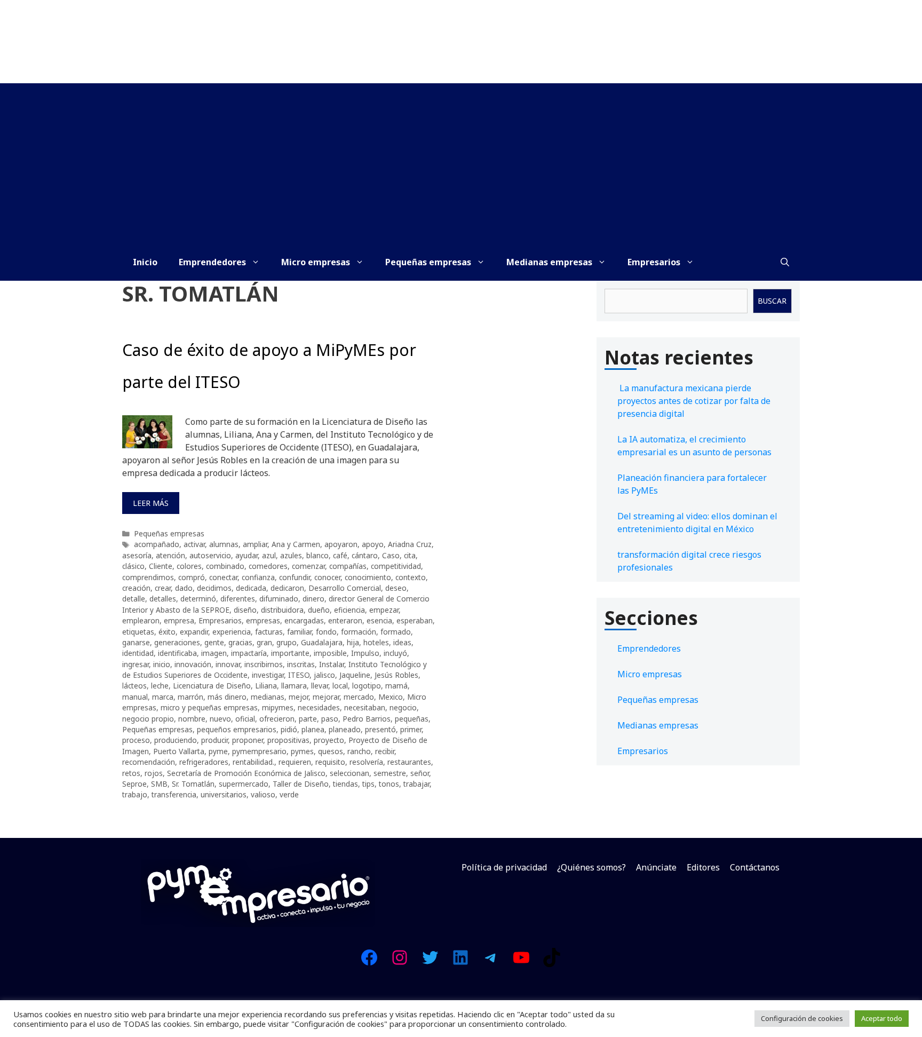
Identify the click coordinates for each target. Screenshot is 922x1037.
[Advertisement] (461, 163)
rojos (154, 773)
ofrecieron (277, 719)
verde (289, 794)
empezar (384, 610)
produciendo (175, 740)
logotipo (366, 685)
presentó (380, 729)
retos (131, 773)
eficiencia (349, 610)
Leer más (151, 503)
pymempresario (259, 751)
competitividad (396, 566)
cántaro (365, 555)
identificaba (177, 653)
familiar (299, 632)
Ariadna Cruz (410, 544)
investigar (268, 675)
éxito (167, 632)
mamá (396, 685)
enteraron (345, 620)
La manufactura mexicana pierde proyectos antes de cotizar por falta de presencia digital (693, 400)
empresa (179, 620)
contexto (410, 577)
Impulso (365, 653)
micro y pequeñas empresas (209, 707)
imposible (330, 653)
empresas (263, 620)
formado (395, 632)
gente (214, 642)
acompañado (156, 544)
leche (160, 685)
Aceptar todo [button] (881, 1018)
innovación (192, 664)
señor (419, 773)
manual (135, 697)
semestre (389, 773)
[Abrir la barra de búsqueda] (785, 262)
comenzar (308, 566)
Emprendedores (212, 262)
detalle (133, 598)
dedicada (251, 588)
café (340, 555)
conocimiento (368, 577)
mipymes (277, 707)
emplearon (141, 620)
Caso (391, 555)
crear (163, 588)
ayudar (246, 555)
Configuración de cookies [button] (802, 1018)
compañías (348, 566)
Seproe (134, 784)
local (340, 685)
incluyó (395, 653)
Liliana (266, 685)
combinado (225, 566)
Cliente (160, 566)
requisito (330, 762)
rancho (359, 751)
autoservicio (210, 555)
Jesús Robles (396, 675)
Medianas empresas (549, 262)
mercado (359, 697)
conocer (327, 577)
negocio (403, 707)
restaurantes (409, 762)
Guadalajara (322, 642)
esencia (379, 620)
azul (269, 555)
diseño (245, 610)
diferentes (237, 598)
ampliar (255, 544)
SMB (159, 784)
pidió (289, 729)
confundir (294, 577)
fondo (326, 632)
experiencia (231, 632)
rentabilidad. (253, 762)
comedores (268, 566)
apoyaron (340, 544)
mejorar (326, 697)
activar (194, 544)
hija (353, 642)
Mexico (390, 697)
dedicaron (287, 588)
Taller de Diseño (301, 784)
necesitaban (364, 707)
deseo (396, 588)
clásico (133, 566)
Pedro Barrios (367, 719)
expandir (194, 632)
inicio (161, 664)
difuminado (278, 598)
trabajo (134, 794)
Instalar (331, 664)
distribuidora (282, 610)
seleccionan (349, 773)
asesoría (137, 555)
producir (214, 740)
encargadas (304, 620)
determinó (198, 598)
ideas (402, 642)
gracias (240, 642)
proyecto (329, 740)
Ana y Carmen (296, 544)
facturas (269, 632)
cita (410, 555)
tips (368, 784)
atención (170, 555)
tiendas (345, 784)
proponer (247, 740)
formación (358, 632)
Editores (703, 867)
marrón (190, 697)
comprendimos (148, 577)
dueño (319, 610)
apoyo (373, 544)
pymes (302, 751)
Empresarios (653, 262)
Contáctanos (755, 867)
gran (264, 642)
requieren (295, 762)
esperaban (414, 620)
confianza (258, 577)
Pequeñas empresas (428, 262)
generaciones (177, 642)
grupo (286, 642)
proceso (136, 740)
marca (162, 697)
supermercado (243, 784)
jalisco (324, 675)
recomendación (148, 762)
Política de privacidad (504, 867)
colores (189, 566)
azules (291, 555)
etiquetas (138, 632)
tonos (389, 784)
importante (290, 653)
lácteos (134, 685)
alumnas (224, 544)
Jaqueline (354, 675)
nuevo (220, 719)
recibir (384, 751)
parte (308, 719)
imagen (214, 653)
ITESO (298, 675)
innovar (228, 664)
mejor (298, 697)
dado (184, 588)
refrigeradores (203, 762)
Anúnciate (656, 867)
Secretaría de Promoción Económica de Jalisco (246, 773)
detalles (162, 598)
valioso (263, 794)
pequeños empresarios (236, 729)
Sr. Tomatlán (193, 784)
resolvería (366, 762)
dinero (313, 598)
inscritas (301, 664)
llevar (319, 685)
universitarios (224, 794)
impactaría (249, 653)
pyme (218, 751)
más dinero (227, 697)
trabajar (416, 784)
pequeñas (411, 719)
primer (411, 729)
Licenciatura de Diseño (212, 685)
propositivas (288, 740)
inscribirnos (263, 664)
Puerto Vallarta (178, 751)
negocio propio (148, 719)
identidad (138, 653)
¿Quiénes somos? (591, 867)
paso (329, 719)
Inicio (145, 262)
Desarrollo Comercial (344, 588)
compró (191, 577)
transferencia (174, 794)
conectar (223, 577)
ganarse (136, 642)
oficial (245, 719)
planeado (345, 729)
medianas (267, 697)
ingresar (135, 664)
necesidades (319, 707)
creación (136, 588)
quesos (330, 751)
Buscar (772, 301)
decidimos (214, 588)
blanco (317, 555)
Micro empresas (315, 262)
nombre (191, 719)
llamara (294, 685)
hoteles (376, 642)
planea (312, 729)
